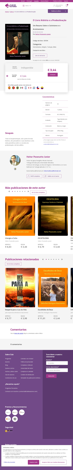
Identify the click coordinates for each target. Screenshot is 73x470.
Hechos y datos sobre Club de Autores (11, 373)
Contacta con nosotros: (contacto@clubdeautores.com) (21, 391)
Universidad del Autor (27, 368)
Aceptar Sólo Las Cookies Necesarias (53, 462)
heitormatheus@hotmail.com (52, 171)
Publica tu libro (57, 1)
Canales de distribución (27, 375)
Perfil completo (35, 176)
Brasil (23, 1)
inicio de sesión (18, 333)
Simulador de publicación (30, 378)
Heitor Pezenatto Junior (43, 34)
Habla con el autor (53, 176)
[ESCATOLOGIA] (53, 216)
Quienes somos (9, 368)
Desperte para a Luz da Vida (16, 310)
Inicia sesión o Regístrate (59, 5)
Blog (6, 365)
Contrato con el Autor (27, 358)
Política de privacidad (9, 462)
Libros (12, 12)
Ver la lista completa (38, 192)
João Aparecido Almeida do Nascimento (16, 312)
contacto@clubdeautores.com (50, 144)
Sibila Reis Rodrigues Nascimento (47, 312)
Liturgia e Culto (11, 238)
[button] (9, 191)
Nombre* (49, 360)
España (36, 1)
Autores (7, 362)
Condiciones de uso (10, 378)
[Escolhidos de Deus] (53, 287)
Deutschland (44, 1)
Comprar (52, 74)
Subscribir (51, 376)
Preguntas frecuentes (11, 388)
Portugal (29, 1)
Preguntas (8, 358)
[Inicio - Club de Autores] (11, 6)
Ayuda (66, 1)
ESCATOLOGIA (43, 238)
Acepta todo (33, 462)
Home (7, 12)
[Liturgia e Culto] (20, 216)
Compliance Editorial (26, 365)
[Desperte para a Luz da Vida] (20, 287)
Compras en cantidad (27, 371)
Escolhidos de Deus (45, 310)
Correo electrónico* (52, 367)
